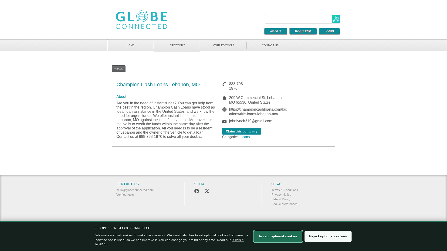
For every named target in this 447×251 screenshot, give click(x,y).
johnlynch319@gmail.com (250, 121)
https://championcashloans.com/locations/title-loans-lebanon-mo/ (258, 111)
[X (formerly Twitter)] (207, 191)
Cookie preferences (284, 204)
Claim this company (241, 131)
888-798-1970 (236, 86)
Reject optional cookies (328, 236)
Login (329, 32)
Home (130, 45)
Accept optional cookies (278, 236)
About (275, 32)
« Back (118, 68)
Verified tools (223, 45)
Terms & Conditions (284, 190)
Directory (177, 45)
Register (303, 32)
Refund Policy (280, 199)
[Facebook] (197, 191)
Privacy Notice (281, 194)
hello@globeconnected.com (135, 190)
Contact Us (270, 45)
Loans (245, 137)
